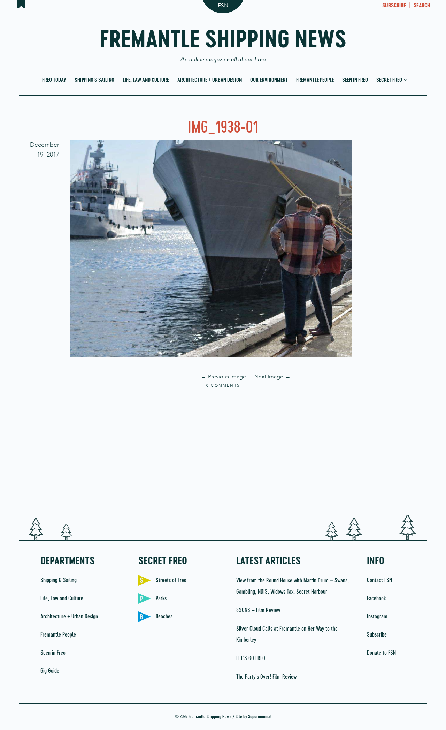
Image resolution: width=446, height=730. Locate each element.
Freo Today (54, 80)
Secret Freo (389, 80)
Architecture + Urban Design (209, 80)
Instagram (377, 616)
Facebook (376, 598)
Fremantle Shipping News (223, 43)
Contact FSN (379, 580)
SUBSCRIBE (394, 6)
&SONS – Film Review (258, 610)
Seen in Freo (355, 80)
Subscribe (377, 635)
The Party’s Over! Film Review (266, 677)
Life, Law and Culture (146, 80)
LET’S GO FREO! (252, 658)
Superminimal (259, 717)
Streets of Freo (171, 580)
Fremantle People (315, 80)
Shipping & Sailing (94, 80)
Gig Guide (49, 671)
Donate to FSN (381, 653)
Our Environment (269, 80)
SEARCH (422, 6)
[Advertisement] (223, 452)
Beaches (164, 616)
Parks (161, 598)
